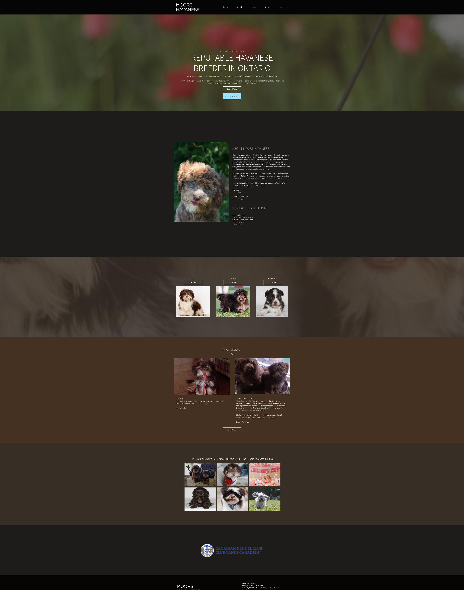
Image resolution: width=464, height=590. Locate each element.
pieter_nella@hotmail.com (243, 217)
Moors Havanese (238, 199)
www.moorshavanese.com (243, 219)
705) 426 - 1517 (239, 222)
